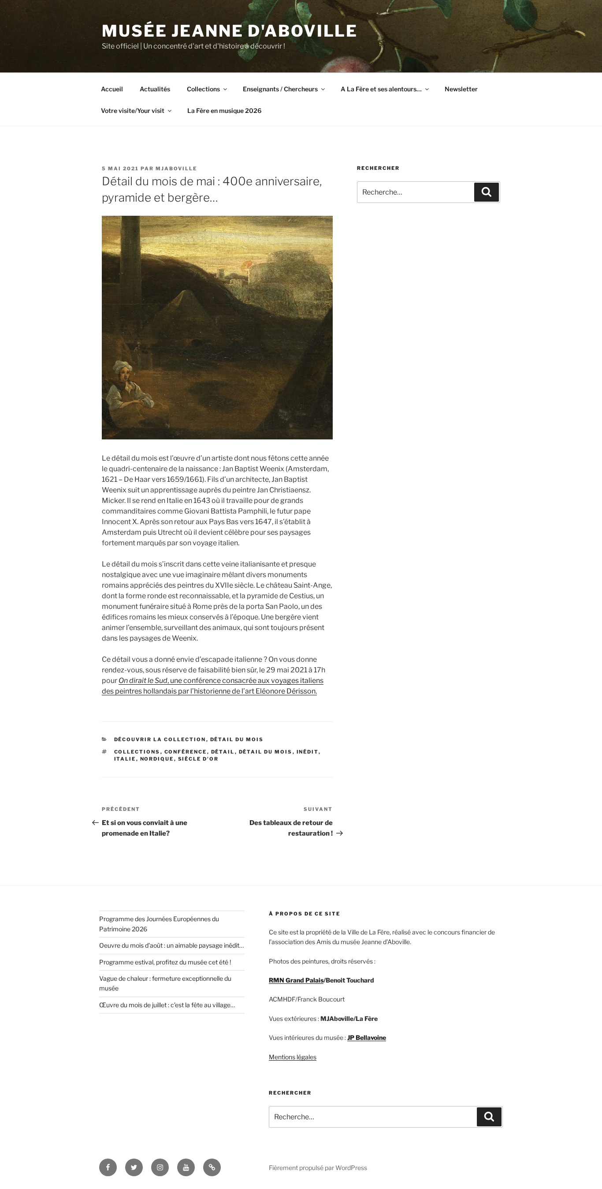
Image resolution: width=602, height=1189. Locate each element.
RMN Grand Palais (296, 980)
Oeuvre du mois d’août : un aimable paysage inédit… (171, 945)
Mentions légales (292, 1057)
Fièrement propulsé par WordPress (318, 1167)
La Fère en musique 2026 (224, 110)
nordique (157, 759)
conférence (185, 752)
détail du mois (266, 752)
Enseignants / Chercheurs (280, 89)
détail (223, 752)
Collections (203, 89)
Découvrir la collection (160, 739)
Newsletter (461, 89)
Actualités (155, 89)
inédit (308, 752)
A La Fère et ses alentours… (381, 89)
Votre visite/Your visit (132, 110)
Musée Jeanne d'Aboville (230, 31)
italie (125, 759)
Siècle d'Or (198, 759)
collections (137, 752)
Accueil (112, 89)
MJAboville (176, 168)
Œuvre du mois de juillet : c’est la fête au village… (167, 1005)
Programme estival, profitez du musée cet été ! (165, 962)
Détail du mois (237, 739)
